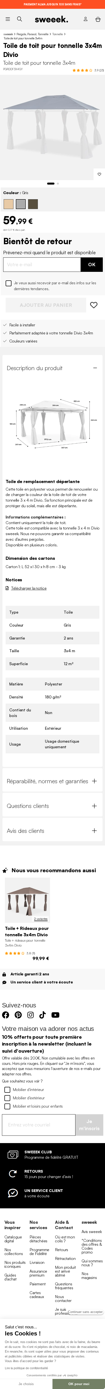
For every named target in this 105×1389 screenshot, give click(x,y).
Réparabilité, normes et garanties (47, 781)
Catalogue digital (13, 1239)
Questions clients (28, 805)
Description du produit (35, 368)
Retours (61, 1249)
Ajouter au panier (46, 305)
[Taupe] (33, 204)
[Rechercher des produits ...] (19, 19)
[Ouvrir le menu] (8, 19)
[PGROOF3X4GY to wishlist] (94, 305)
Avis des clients (25, 830)
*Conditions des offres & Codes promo (92, 1246)
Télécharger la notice (29, 588)
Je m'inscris (89, 1124)
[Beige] (8, 204)
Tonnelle (57, 34)
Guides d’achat (10, 1277)
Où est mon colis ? (65, 1239)
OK (91, 264)
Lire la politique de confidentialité (26, 1368)
